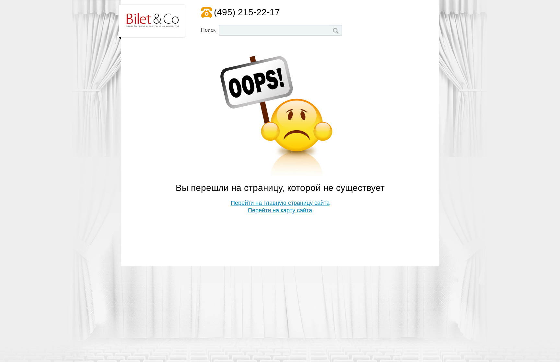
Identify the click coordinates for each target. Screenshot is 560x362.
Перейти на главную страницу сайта (280, 203)
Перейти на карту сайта (280, 210)
